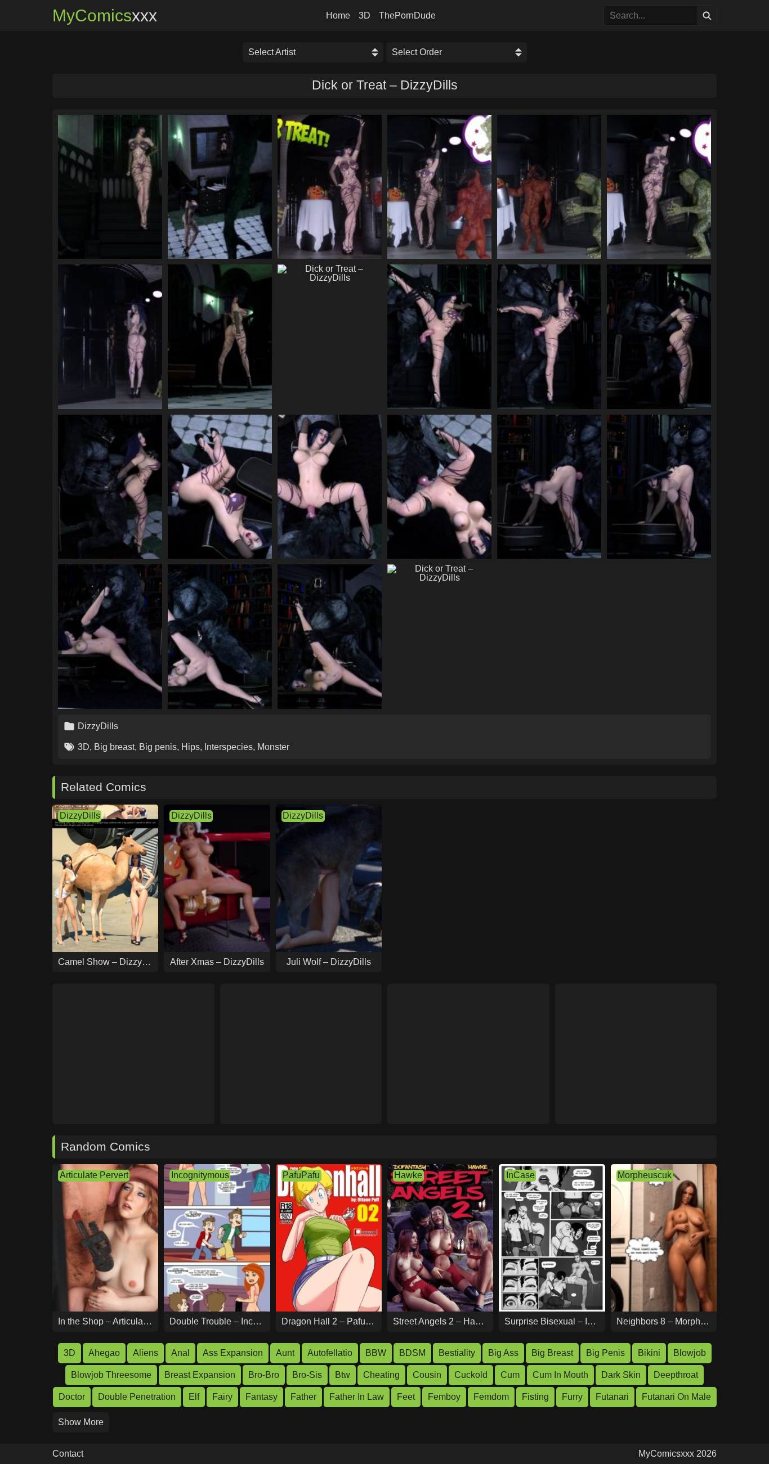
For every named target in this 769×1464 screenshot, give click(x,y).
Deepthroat (676, 1375)
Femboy (444, 1397)
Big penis (158, 747)
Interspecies (228, 747)
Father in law (356, 1397)
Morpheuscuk (645, 1175)
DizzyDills (98, 726)
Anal (180, 1353)
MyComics (104, 15)
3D (364, 15)
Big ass (503, 1353)
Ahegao (104, 1353)
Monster (273, 747)
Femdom (491, 1397)
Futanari (612, 1397)
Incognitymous (200, 1175)
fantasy (261, 1397)
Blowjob (689, 1353)
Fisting (535, 1397)
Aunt (285, 1353)
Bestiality (457, 1353)
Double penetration (137, 1397)
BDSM (412, 1353)
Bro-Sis (307, 1375)
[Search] (707, 15)
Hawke (408, 1175)
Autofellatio (329, 1353)
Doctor (72, 1397)
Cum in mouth (560, 1375)
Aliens (145, 1353)
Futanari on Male (676, 1397)
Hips (190, 747)
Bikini (649, 1353)
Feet (406, 1397)
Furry (572, 1397)
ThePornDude (407, 15)
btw (342, 1375)
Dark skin (621, 1375)
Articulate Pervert (94, 1175)
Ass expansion (233, 1353)
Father (303, 1397)
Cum (510, 1375)
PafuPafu (301, 1175)
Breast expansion (199, 1375)
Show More (81, 1422)
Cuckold (471, 1375)
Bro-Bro (263, 1375)
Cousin (427, 1375)
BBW (375, 1353)
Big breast (114, 747)
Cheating (381, 1375)
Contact (67, 1453)
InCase (520, 1175)
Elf (194, 1397)
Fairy (222, 1397)
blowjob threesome (111, 1375)
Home (338, 15)
